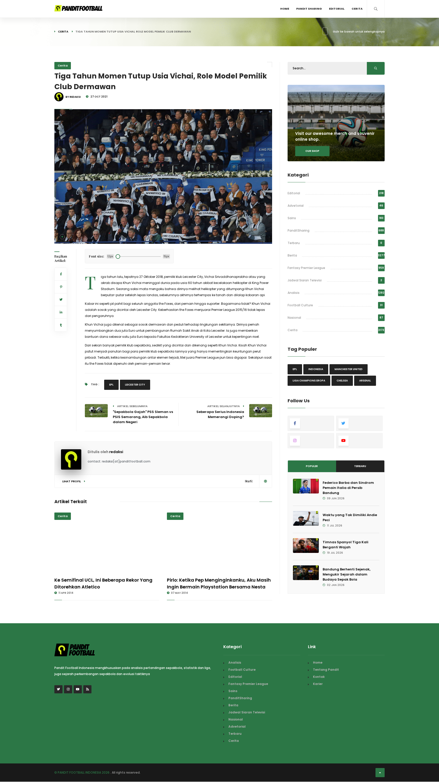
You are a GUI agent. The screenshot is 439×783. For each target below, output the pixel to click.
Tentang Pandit (326, 669)
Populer (312, 466)
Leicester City (135, 385)
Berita (292, 255)
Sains (292, 218)
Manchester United (349, 369)
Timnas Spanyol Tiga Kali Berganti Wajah (345, 545)
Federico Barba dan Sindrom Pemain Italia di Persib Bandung (348, 487)
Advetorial (296, 205)
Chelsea (342, 380)
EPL (111, 385)
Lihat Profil (72, 481)
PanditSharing (298, 230)
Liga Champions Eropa (309, 380)
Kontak (319, 677)
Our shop (312, 151)
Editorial (336, 9)
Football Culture (300, 305)
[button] (62, 236)
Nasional (294, 317)
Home (284, 9)
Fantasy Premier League (306, 268)
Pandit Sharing (309, 9)
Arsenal (365, 380)
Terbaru (294, 243)
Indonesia (315, 369)
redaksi (116, 451)
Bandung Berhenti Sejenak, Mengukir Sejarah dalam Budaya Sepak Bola (346, 574)
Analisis (294, 293)
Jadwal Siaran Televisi (305, 280)
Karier (318, 684)
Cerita (357, 9)
